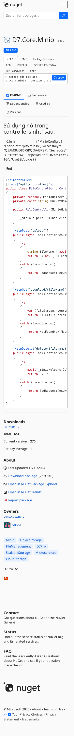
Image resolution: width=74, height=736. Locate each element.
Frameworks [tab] (39, 95)
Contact (11, 612)
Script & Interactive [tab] (45, 65)
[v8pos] (7, 525)
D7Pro (41, 546)
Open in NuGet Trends (25, 492)
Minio (10, 540)
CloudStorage (16, 559)
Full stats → (11, 427)
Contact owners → (16, 516)
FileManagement (18, 546)
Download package (22, 476)
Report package (20, 500)
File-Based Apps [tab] (15, 71)
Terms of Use (53, 709)
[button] (59, 77)
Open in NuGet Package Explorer (32, 484)
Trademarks (31, 719)
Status (10, 631)
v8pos (16, 525)
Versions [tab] (15, 112)
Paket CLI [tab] (22, 65)
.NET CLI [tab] (11, 59)
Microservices (46, 552)
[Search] (63, 15)
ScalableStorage (18, 552)
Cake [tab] (33, 71)
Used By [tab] (44, 103)
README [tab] (15, 95)
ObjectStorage (31, 540)
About (36, 709)
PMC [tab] (24, 59)
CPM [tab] (8, 65)
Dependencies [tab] (19, 103)
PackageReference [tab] (43, 59)
